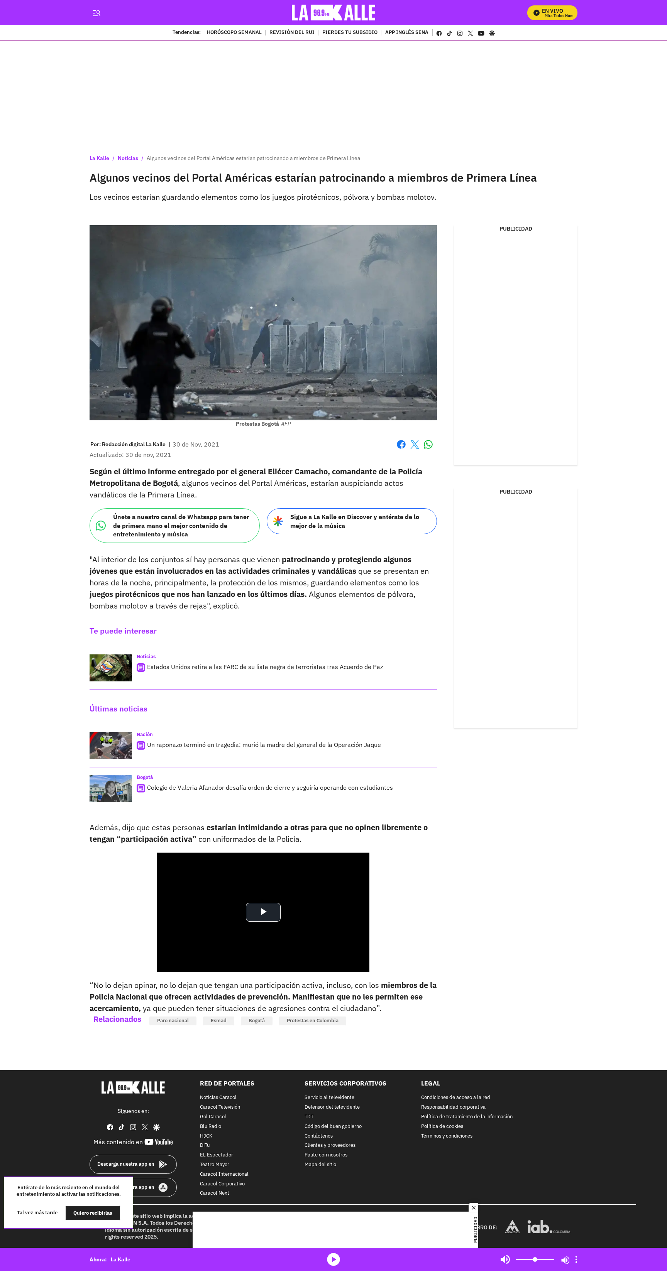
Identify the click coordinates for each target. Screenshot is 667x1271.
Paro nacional (173, 1020)
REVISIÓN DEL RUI (292, 33)
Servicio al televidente (329, 1097)
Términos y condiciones (446, 1135)
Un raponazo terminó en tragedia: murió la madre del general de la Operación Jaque (264, 744)
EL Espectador (216, 1155)
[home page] (334, 12)
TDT (309, 1116)
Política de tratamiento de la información (467, 1116)
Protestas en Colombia (313, 1020)
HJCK (206, 1135)
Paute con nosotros (326, 1155)
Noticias (128, 158)
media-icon (333, 1259)
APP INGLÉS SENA (406, 33)
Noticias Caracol (218, 1097)
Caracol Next (214, 1193)
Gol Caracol (213, 1116)
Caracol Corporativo (222, 1183)
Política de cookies (442, 1126)
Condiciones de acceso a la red (455, 1097)
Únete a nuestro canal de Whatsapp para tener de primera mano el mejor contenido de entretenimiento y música (181, 525)
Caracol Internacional (224, 1174)
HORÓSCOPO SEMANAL (234, 33)
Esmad (219, 1020)
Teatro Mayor (214, 1164)
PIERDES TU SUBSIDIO (350, 33)
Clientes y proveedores (330, 1145)
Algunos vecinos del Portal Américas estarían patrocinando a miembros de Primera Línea (253, 158)
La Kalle (99, 158)
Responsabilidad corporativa (453, 1107)
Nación (145, 734)
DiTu (205, 1145)
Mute (505, 1259)
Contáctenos (319, 1135)
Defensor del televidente (332, 1107)
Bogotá (145, 777)
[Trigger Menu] (96, 13)
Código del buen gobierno (333, 1126)
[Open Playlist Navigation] (576, 1259)
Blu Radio (210, 1126)
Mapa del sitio (320, 1164)
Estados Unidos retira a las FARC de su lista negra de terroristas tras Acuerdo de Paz (265, 667)
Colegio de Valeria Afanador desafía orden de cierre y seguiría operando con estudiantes (270, 787)
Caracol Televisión (220, 1107)
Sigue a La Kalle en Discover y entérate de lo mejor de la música (354, 521)
